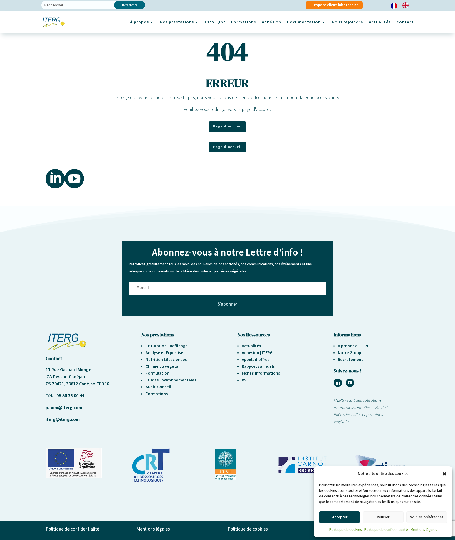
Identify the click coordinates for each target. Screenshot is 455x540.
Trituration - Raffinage (167, 346)
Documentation (304, 22)
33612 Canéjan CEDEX (87, 384)
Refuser (383, 517)
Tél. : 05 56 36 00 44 (65, 395)
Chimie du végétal (162, 366)
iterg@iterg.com (63, 419)
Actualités (380, 22)
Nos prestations (177, 22)
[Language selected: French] (402, 5)
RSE (245, 380)
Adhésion (271, 22)
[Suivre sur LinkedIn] (338, 383)
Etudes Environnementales (171, 380)
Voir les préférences (426, 517)
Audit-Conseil (158, 387)
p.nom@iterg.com (64, 407)
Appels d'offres (255, 359)
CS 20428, (56, 384)
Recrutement (350, 359)
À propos (139, 22)
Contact (405, 22)
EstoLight (215, 22)
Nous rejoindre (347, 22)
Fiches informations (261, 373)
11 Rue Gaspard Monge (68, 369)
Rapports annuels (258, 366)
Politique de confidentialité (386, 529)
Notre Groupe (351, 353)
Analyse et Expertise (164, 353)
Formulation (157, 373)
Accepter (339, 517)
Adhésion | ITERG (257, 353)
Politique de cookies (345, 529)
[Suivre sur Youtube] (350, 383)
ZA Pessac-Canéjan (65, 377)
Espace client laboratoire (336, 5)
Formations (243, 22)
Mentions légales (424, 529)
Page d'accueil (227, 126)
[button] (444, 474)
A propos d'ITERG (353, 346)
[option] (407, 5)
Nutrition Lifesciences (166, 359)
